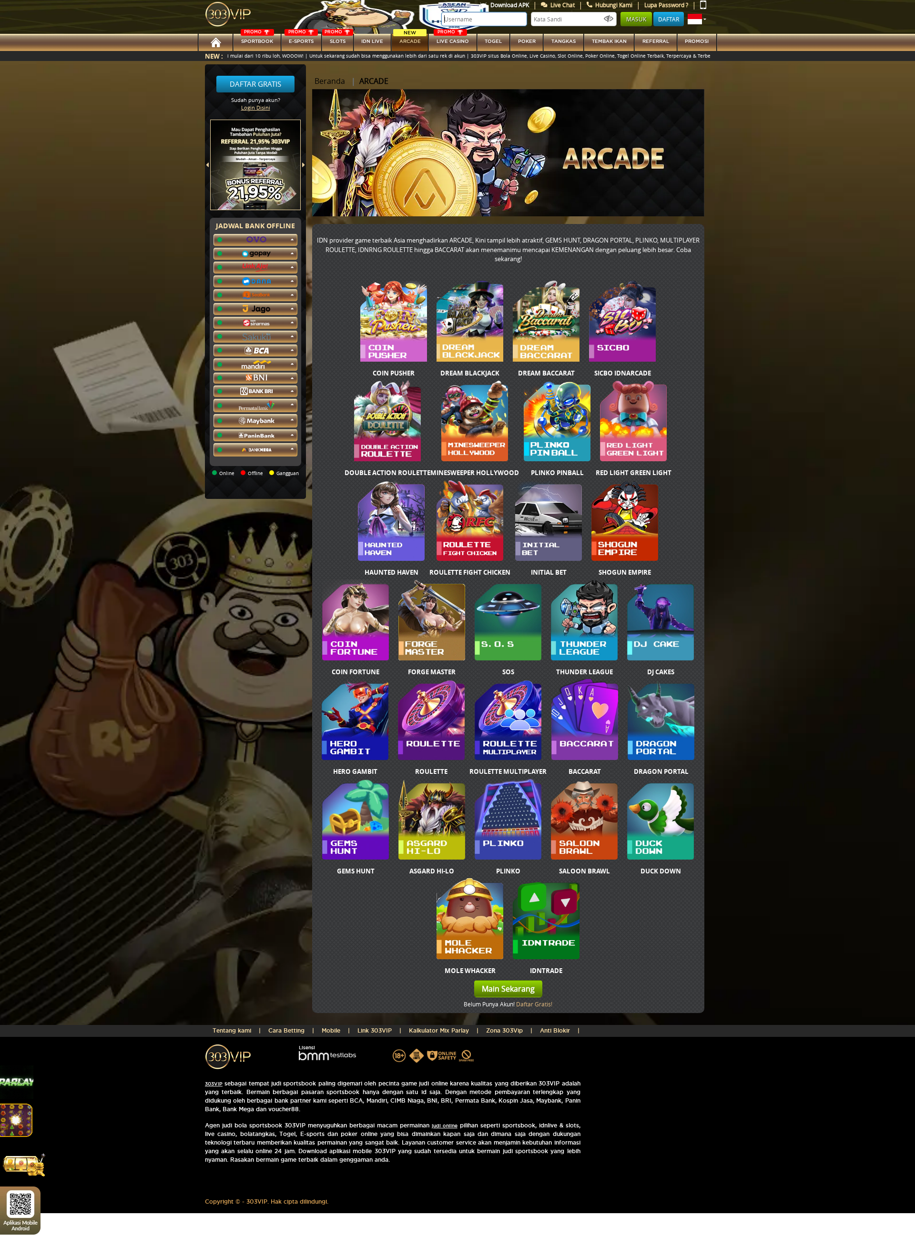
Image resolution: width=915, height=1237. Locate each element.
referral (655, 41)
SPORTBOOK (257, 39)
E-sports (301, 39)
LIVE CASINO (453, 39)
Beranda (330, 81)
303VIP (214, 1083)
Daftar (668, 19)
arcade (410, 39)
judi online (445, 1125)
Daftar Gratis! (534, 1004)
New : (214, 56)
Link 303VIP (374, 1030)
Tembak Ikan (609, 41)
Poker (527, 41)
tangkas (563, 41)
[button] (697, 19)
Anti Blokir (555, 1030)
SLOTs (335, 39)
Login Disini (255, 107)
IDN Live (372, 41)
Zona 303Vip (504, 1030)
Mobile (331, 1030)
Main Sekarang (508, 989)
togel (493, 41)
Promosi (697, 41)
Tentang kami (232, 1030)
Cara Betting (286, 1030)
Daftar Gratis (255, 84)
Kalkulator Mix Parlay (439, 1030)
